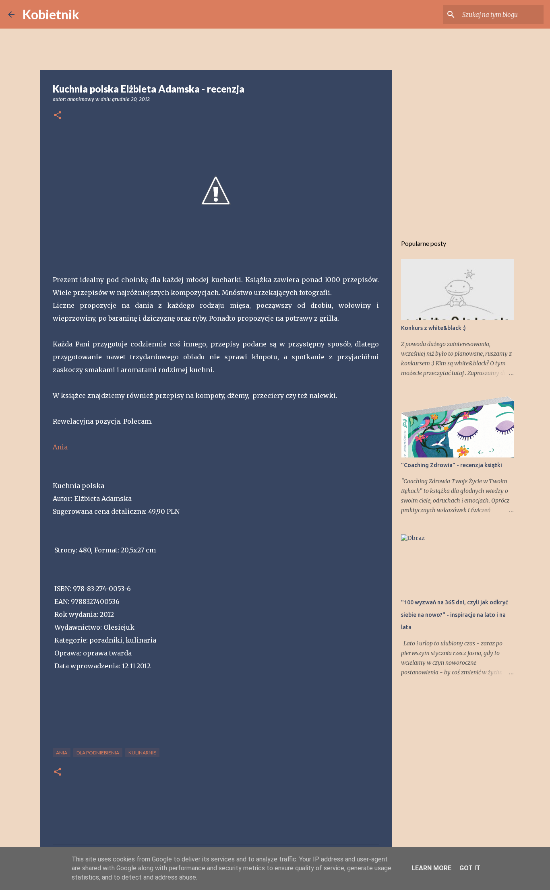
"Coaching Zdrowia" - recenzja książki (451, 465)
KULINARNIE (142, 753)
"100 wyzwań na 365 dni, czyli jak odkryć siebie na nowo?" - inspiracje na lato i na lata (454, 614)
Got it (469, 868)
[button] (57, 115)
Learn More (431, 868)
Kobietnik (51, 14)
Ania (60, 447)
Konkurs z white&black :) (433, 328)
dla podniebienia (98, 753)
